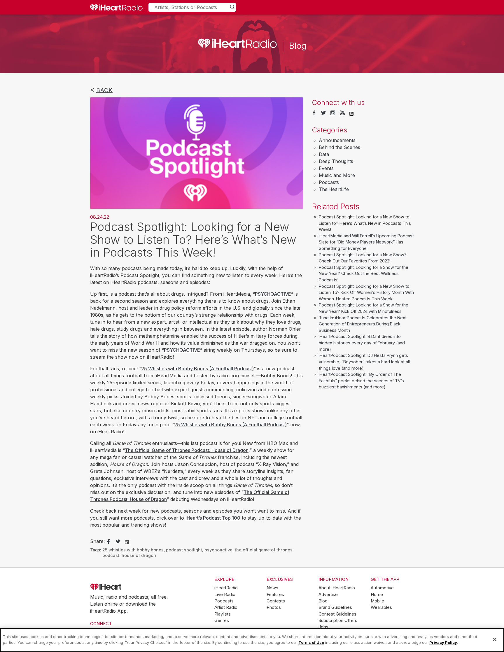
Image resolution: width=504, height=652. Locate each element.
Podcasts (329, 182)
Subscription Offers (337, 620)
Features (275, 594)
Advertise (328, 594)
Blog (323, 601)
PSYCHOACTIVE (273, 294)
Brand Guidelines (335, 607)
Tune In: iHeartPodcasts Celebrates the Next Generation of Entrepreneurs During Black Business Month (363, 324)
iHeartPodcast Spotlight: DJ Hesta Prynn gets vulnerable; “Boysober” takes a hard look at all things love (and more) (364, 361)
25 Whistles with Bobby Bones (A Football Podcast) (197, 368)
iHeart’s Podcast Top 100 (213, 518)
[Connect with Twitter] (323, 113)
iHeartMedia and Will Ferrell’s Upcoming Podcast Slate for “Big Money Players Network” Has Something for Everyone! (366, 242)
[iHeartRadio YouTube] (342, 113)
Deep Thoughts (336, 161)
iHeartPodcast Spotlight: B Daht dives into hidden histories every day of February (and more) (362, 342)
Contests (276, 601)
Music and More (337, 175)
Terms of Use (311, 642)
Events (326, 168)
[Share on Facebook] (108, 542)
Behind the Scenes (339, 147)
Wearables (381, 607)
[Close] (494, 639)
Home (377, 594)
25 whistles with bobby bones (133, 549)
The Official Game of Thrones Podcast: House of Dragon (187, 450)
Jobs (323, 627)
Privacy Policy (443, 642)
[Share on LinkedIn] (127, 541)
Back (104, 90)
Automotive (382, 587)
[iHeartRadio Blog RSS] (351, 113)
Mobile (377, 601)
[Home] (116, 7)
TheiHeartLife (334, 189)
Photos (274, 607)
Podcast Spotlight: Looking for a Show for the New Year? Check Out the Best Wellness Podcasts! (363, 273)
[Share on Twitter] (118, 542)
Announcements (337, 140)
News (272, 587)
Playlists (222, 614)
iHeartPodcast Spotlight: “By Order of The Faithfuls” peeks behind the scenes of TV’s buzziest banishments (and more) (361, 380)
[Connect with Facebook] (314, 113)
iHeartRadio (122, 586)
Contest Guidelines (337, 614)
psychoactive (218, 549)
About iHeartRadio (336, 587)
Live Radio (224, 594)
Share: (97, 541)
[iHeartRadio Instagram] (332, 113)
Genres (221, 620)
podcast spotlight (184, 549)
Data (324, 154)
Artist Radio (225, 607)
